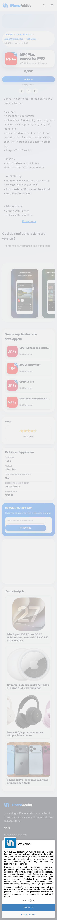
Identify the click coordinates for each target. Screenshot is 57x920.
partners (21, 852)
